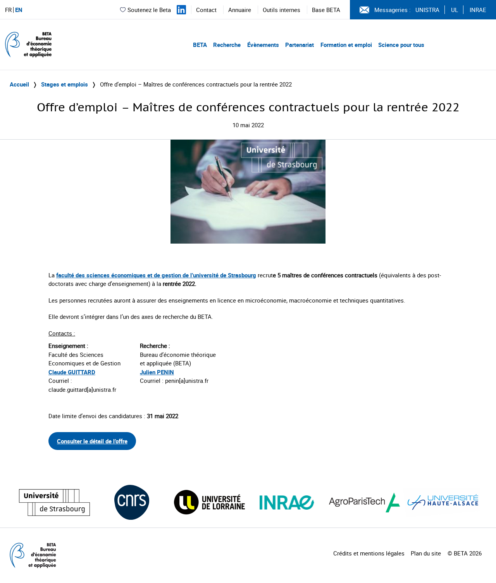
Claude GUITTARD (71, 372)
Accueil (19, 84)
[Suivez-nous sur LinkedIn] (181, 9)
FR (8, 10)
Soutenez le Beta (149, 10)
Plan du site (426, 553)
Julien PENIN (157, 372)
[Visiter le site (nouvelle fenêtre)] (54, 502)
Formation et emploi (346, 44)
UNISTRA (427, 10)
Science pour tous (401, 44)
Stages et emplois (64, 84)
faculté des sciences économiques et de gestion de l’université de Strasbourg (156, 275)
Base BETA (326, 10)
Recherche (227, 44)
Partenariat (299, 44)
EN (18, 10)
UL (454, 10)
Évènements (263, 44)
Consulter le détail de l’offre (92, 441)
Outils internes (281, 10)
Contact (206, 10)
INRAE (478, 10)
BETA (200, 44)
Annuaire (239, 10)
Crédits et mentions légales (369, 553)
